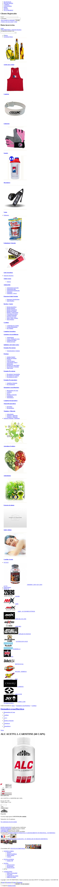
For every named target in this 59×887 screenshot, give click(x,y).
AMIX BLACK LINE (20, 619)
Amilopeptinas (10, 337)
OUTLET (6, 562)
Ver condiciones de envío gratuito (9, 821)
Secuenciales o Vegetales (13, 366)
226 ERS (17, 596)
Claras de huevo (11, 361)
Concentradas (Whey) (12, 362)
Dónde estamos (10, 855)
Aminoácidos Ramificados (13, 290)
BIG (12, 656)
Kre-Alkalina (10, 328)
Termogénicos (10, 397)
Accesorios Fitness (8, 36)
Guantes (6, 153)
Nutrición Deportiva (8, 275)
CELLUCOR (18, 694)
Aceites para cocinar (9, 64)
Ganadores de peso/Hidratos (11, 334)
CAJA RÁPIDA (8, 6)
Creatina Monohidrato (12, 327)
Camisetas (6, 94)
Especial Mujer (7, 587)
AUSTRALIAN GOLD (22, 641)
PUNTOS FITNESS (6, 828)
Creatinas (6, 322)
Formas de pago (11, 867)
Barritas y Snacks (8, 304)
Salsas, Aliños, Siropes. (12, 318)
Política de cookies (11, 877)
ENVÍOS (6, 863)
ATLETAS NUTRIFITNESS (17, 848)
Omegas (9, 281)
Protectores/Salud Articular (11, 296)
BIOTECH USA (19, 664)
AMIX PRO (18, 626)
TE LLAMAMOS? (8, 10)
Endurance (6, 215)
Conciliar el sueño (8, 559)
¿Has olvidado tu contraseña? (8, 20)
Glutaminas (9, 292)
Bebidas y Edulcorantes (12, 312)
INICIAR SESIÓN (8, 3)
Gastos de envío (11, 864)
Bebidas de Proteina (11, 311)
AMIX (16, 604)
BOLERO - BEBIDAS (21, 671)
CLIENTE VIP (4, 830)
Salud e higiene (8, 530)
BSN (16, 679)
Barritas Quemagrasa (12, 309)
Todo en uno (10, 368)
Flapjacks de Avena (11, 316)
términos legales (12, 885)
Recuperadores (10, 408)
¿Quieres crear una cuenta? (7, 21)
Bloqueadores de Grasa (12, 390)
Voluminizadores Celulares (13, 350)
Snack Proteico (10, 319)
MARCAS (6, 588)
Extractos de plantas (9, 505)
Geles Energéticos (8, 272)
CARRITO (6, 4)
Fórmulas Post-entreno (10, 347)
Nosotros (9, 852)
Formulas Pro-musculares (10, 380)
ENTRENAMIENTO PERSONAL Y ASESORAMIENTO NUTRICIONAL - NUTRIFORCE (31, 832)
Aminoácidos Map (11, 289)
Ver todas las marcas (9, 703)
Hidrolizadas (10, 364)
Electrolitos (9, 406)
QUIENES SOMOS (9, 851)
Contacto (9, 856)
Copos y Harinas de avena (13, 339)
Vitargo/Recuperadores (10, 403)
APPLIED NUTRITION (25, 634)
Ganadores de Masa (11, 340)
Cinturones (7, 123)
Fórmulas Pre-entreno (9, 371)
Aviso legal (9, 874)
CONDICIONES (8, 871)
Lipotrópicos (10, 396)
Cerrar (15, 21)
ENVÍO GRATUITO (6, 827)
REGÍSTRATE (7, 2)
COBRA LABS (21, 701)
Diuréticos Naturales (12, 394)
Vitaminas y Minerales (9, 411)
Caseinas (9, 359)
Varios (5, 212)
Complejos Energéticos (10, 331)
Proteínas (6, 354)
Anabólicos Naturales (12, 383)
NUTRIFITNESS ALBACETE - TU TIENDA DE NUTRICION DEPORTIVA (28, 839)
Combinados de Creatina (13, 325)
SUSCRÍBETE (4, 831)
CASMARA (20, 686)
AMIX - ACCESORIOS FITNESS (26, 611)
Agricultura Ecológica (9, 446)
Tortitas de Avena (11, 341)
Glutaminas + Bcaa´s (12, 293)
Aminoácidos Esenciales (13, 287)
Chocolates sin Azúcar (12, 314)
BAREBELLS (16, 649)
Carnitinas (9, 392)
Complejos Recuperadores (10, 400)
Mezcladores (7, 182)
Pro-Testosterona (11, 384)
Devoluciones (10, 866)
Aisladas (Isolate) (11, 357)
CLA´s (8, 393)
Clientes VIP (10, 860)
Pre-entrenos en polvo (12, 377)
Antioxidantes (10, 414)
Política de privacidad (12, 873)
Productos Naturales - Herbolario (12, 418)
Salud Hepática (10, 300)
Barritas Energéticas (11, 307)
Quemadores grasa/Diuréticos (11, 387)
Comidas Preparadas (12, 315)
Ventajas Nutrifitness (12, 854)
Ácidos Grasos (7, 278)
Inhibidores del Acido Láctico (11, 344)
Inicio (13, 705)
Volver (2, 730)
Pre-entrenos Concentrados (13, 374)
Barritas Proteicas (11, 308)
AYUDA (6, 9)
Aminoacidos (7, 284)
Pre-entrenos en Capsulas (13, 375)
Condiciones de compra (12, 875)
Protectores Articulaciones (13, 299)
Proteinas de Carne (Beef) (13, 365)
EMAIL (6, 7)
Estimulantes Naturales (10, 243)
